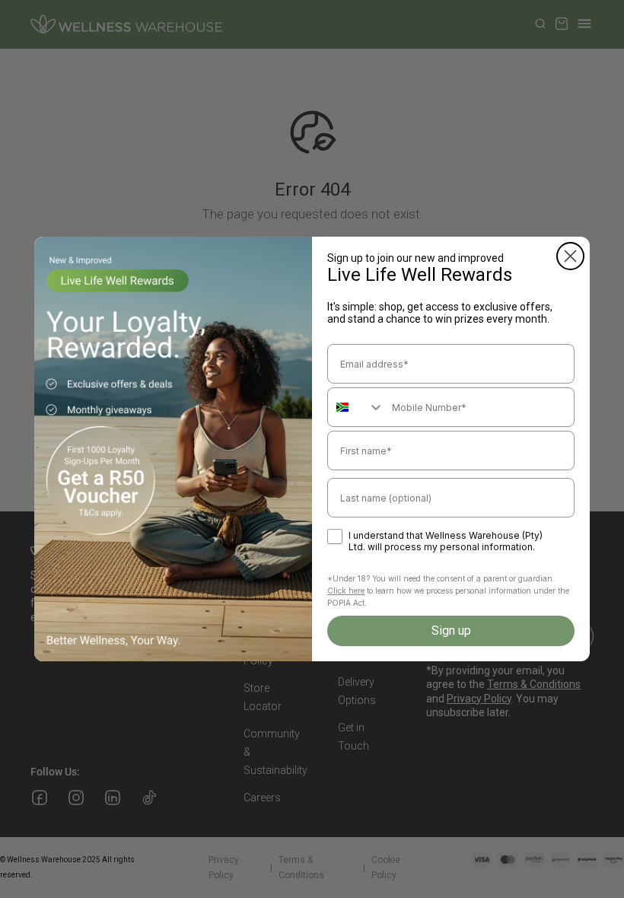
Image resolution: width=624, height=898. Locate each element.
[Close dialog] (570, 256)
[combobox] (356, 407)
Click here (346, 590)
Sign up (451, 630)
